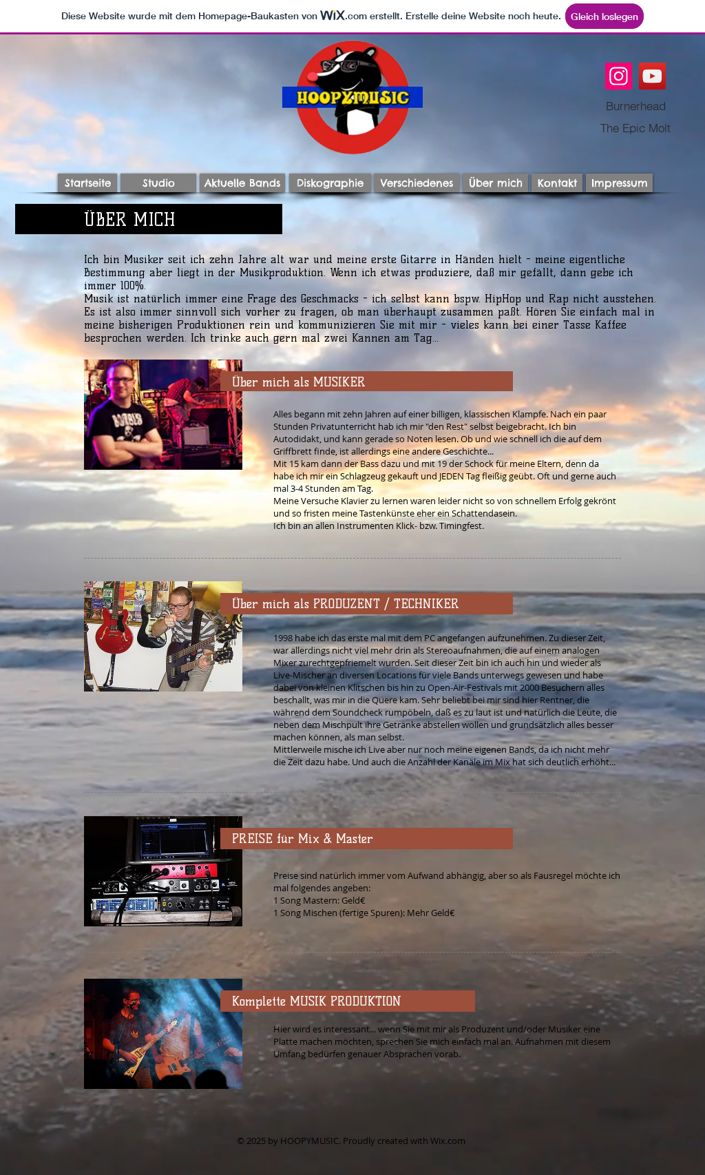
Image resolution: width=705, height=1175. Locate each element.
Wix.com (447, 1140)
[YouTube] (652, 76)
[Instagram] (618, 76)
